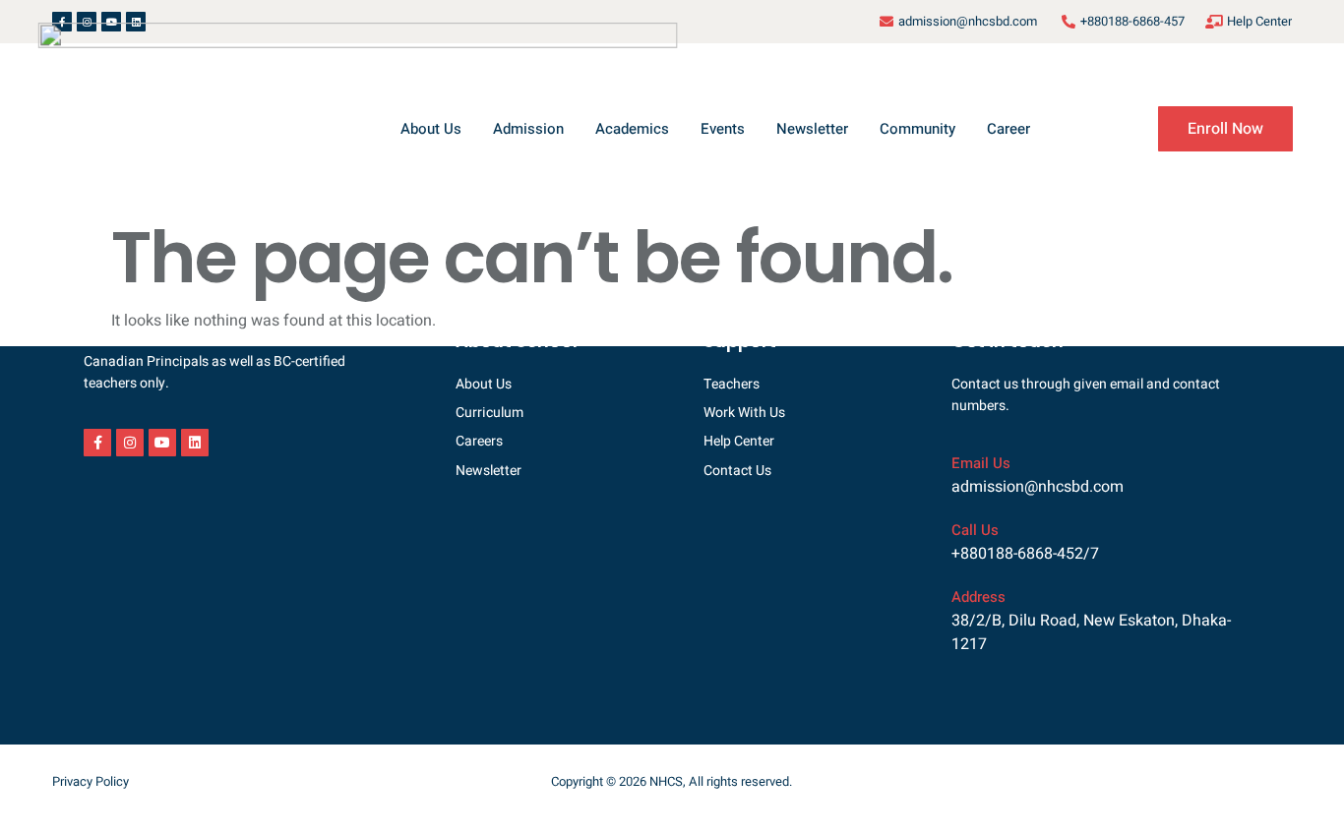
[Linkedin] (195, 442)
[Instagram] (130, 442)
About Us (430, 129)
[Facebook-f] (97, 442)
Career (1008, 129)
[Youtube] (162, 442)
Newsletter (812, 129)
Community (917, 129)
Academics (632, 129)
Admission (528, 129)
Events (723, 129)
